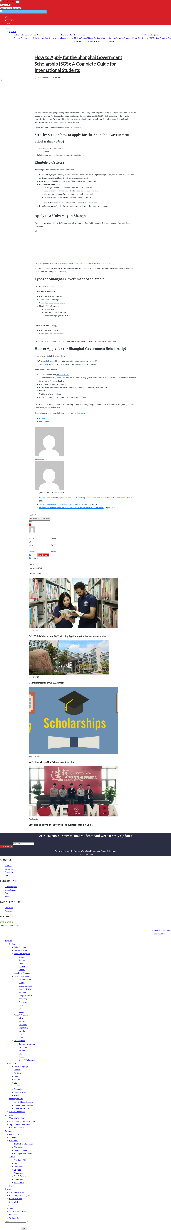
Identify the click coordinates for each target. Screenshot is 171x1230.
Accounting (120, 38)
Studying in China (16, 1099)
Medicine (22, 1031)
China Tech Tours (15, 1199)
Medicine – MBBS (26, 979)
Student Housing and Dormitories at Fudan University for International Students (71, 507)
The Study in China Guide (23, 1144)
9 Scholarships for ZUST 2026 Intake (46, 682)
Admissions (18, 1173)
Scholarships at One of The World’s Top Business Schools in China (61, 824)
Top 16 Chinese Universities (19, 1125)
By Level (12, 32)
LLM (21, 1034)
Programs (9, 28)
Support (7, 896)
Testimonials (9, 872)
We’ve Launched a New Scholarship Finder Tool (52, 762)
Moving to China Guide (23, 1154)
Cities (16, 1163)
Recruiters (8, 911)
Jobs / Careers (19, 1183)
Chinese (58, 38)
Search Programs (11, 887)
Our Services (9, 869)
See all (21, 1012)
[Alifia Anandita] (49, 456)
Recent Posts (44, 421)
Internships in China (21, 1108)
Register (9, 20)
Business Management (27, 1044)
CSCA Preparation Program (19, 1195)
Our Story (8, 866)
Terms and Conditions (162, 931)
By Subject (13, 1063)
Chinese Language (25, 986)
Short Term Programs (36, 35)
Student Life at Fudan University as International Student (62, 504)
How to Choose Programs (23, 1102)
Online (35, 38)
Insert (24, 1228)
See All (16, 1095)
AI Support (13, 1137)
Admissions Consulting (17, 1192)
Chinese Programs (20, 950)
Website (53, 552)
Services (8, 1189)
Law (20, 1008)
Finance (135, 38)
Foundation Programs (22, 973)
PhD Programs (19, 1041)
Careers (7, 875)
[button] (1, 12)
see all (60, 492)
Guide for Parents (20, 1150)
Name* (53, 539)
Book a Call (13, 1202)
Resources (8, 1131)
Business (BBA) (25, 989)
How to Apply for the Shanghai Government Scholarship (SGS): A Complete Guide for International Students (78, 63)
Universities (9, 908)
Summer (41, 38)
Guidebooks (13, 1141)
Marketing (104, 38)
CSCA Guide (19, 1147)
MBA (151, 38)
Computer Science (25, 996)
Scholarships (18, 1179)
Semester (52, 38)
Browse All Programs (17, 1112)
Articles (12, 1157)
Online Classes (10, 890)
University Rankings (16, 1118)
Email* (53, 545)
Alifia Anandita (43, 77)
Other (21, 1037)
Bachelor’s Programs (77, 35)
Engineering (23, 1028)
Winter (46, 38)
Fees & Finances (20, 1176)
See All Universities (16, 1128)
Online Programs (20, 947)
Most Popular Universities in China (22, 1121)
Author (42, 418)
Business (156, 38)
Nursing (84, 38)
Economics (128, 38)
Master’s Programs (151, 35)
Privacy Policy (159, 934)
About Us (8, 1205)
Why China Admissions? (18, 1212)
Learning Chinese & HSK (23, 1105)
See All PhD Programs (27, 1060)
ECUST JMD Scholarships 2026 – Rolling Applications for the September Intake (67, 636)
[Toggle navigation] (18, 1)
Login (8, 23)
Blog (6, 893)
